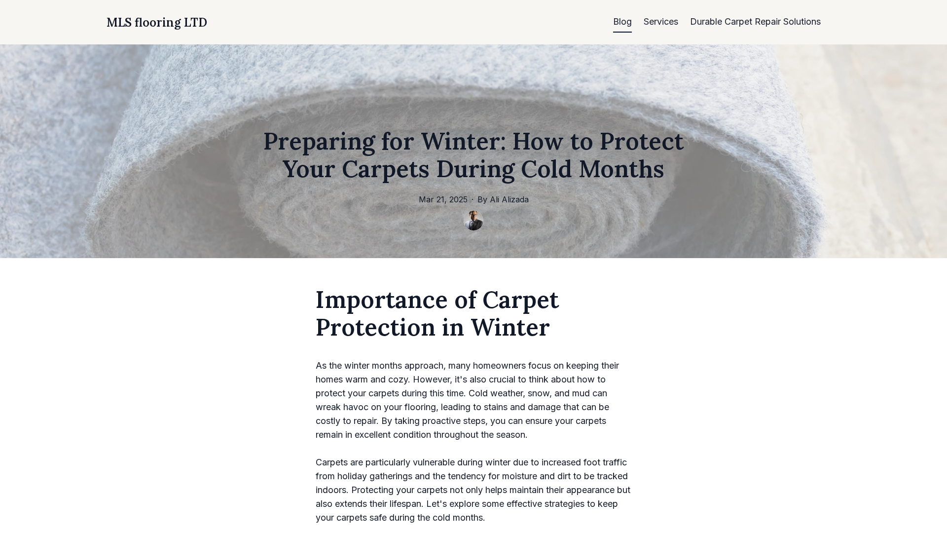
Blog (622, 21)
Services (661, 21)
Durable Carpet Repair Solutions (755, 21)
